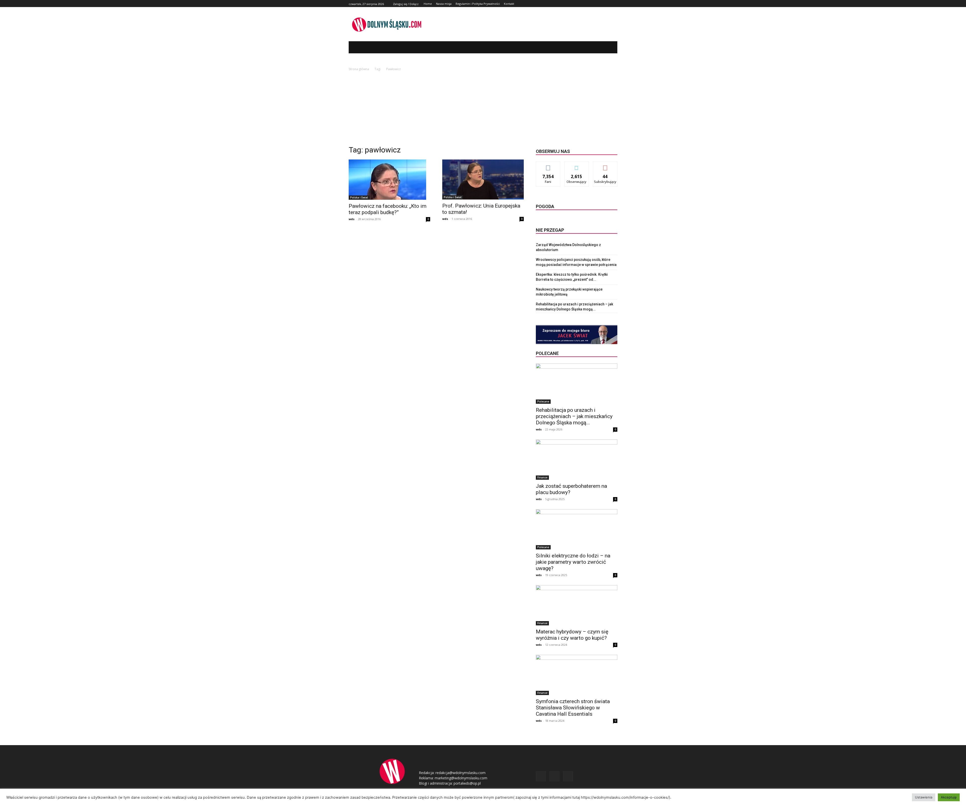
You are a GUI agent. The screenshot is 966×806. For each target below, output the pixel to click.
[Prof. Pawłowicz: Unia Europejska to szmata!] (483, 179)
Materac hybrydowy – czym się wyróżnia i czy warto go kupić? (572, 635)
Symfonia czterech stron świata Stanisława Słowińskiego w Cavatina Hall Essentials (573, 707)
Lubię (548, 165)
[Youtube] (614, 4)
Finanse (542, 477)
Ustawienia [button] (923, 797)
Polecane (543, 401)
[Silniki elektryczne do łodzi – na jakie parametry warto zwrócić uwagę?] (576, 529)
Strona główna (359, 69)
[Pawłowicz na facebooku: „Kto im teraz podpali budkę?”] (389, 179)
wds (351, 219)
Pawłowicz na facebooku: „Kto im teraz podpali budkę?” (387, 209)
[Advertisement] (483, 109)
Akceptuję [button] (949, 797)
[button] (606, 47)
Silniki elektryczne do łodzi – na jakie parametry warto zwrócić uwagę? (573, 562)
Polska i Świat (359, 197)
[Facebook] (603, 4)
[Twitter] (609, 4)
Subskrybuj (605, 165)
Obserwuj (576, 165)
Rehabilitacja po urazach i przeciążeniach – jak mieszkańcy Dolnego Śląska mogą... (574, 416)
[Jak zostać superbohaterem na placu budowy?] (576, 459)
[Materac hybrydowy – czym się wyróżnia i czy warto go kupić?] (576, 605)
